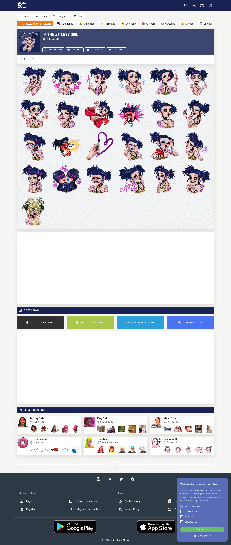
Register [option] (30, 509)
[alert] (202, 510)
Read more (203, 500)
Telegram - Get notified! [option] (88, 509)
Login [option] (29, 501)
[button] (194, 5)
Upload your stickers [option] (86, 501)
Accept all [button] (202, 529)
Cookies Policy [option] (132, 501)
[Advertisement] (115, 268)
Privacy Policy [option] (132, 509)
